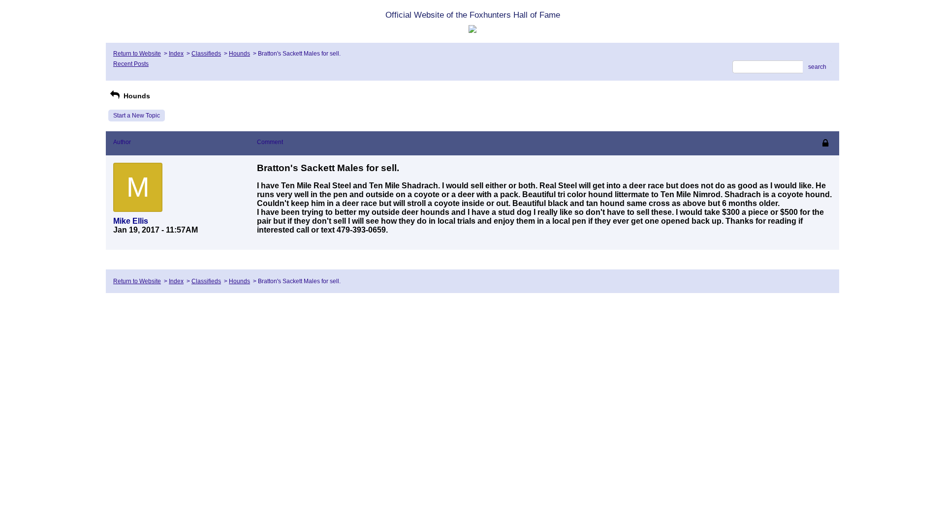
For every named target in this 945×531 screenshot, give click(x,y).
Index (176, 53)
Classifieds (206, 53)
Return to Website (137, 53)
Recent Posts (131, 63)
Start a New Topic (136, 115)
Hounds (239, 53)
